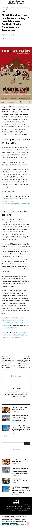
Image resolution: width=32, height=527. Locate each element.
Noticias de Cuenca (15, 337)
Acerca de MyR (26, 510)
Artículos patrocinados (13, 508)
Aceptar (5, 524)
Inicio (3, 8)
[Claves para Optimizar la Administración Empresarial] (6, 481)
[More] (21, 43)
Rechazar (13, 524)
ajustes (23, 521)
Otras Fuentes (6, 34)
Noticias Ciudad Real (15, 335)
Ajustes (22, 524)
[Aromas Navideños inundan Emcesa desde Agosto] (6, 410)
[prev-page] (3, 436)
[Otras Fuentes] (16, 380)
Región (7, 8)
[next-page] (5, 436)
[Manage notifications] (28, 523)
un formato (22, 152)
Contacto (18, 510)
